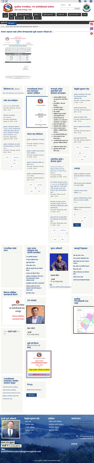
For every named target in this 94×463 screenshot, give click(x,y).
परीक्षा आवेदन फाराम (30, 265)
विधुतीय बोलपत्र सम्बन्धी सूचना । (34, 390)
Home (2, 26)
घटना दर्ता (28, 421)
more (77, 225)
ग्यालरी (84, 14)
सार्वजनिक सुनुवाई (54, 427)
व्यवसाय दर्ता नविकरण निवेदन (80, 117)
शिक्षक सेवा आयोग (77, 269)
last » (12, 166)
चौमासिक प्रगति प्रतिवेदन (56, 424)
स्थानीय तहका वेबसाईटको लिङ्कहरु (81, 280)
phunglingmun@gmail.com (86, 438)
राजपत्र (36, 18)
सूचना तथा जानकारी (73, 14)
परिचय (11, 14)
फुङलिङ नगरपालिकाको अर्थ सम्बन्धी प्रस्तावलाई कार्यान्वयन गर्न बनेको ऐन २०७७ (11, 146)
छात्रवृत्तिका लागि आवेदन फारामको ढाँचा (35, 283)
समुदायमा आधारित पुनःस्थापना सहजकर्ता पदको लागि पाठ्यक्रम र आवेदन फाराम (33, 288)
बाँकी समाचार (31, 395)
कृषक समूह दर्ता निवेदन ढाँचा (80, 138)
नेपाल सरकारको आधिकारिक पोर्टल (81, 258)
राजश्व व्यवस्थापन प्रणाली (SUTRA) (11, 393)
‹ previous (16, 157)
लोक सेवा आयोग (77, 255)
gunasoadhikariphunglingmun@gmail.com (21, 451)
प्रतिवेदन (35, 14)
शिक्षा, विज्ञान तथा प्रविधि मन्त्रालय (81, 266)
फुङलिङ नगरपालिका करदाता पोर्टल (11, 396)
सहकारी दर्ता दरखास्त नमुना (80, 108)
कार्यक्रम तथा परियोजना (23, 14)
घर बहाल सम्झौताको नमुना (32, 259)
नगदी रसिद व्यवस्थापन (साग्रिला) (10, 387)
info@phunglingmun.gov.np (86, 436)
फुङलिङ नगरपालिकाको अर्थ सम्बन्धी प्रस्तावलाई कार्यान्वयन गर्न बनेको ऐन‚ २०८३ (82, 176)
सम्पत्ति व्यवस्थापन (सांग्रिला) (9, 390)
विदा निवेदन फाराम (30, 293)
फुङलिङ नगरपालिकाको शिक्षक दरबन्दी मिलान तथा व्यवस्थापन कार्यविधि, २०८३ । (82, 200)
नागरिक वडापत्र (29, 427)
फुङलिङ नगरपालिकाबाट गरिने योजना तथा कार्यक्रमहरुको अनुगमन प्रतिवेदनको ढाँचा (82, 96)
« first (7, 157)
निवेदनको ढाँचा (29, 430)
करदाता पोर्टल (19, 18)
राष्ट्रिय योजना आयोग (78, 277)
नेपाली (69, 5)
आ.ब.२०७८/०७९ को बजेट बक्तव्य (11, 106)
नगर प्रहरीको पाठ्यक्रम (31, 256)
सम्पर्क (11, 18)
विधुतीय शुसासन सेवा (47, 14)
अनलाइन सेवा (60, 14)
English (63, 5)
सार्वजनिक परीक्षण (53, 430)
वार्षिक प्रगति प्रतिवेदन (55, 421)
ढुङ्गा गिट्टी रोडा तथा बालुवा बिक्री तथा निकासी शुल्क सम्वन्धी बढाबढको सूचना (58, 219)
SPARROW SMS (8, 399)
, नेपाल (82, 255)
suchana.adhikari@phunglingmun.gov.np (63, 287)
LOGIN (27, 18)
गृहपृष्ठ (5, 16)
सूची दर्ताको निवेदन (30, 262)
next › (14, 163)
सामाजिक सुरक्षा (29, 424)
